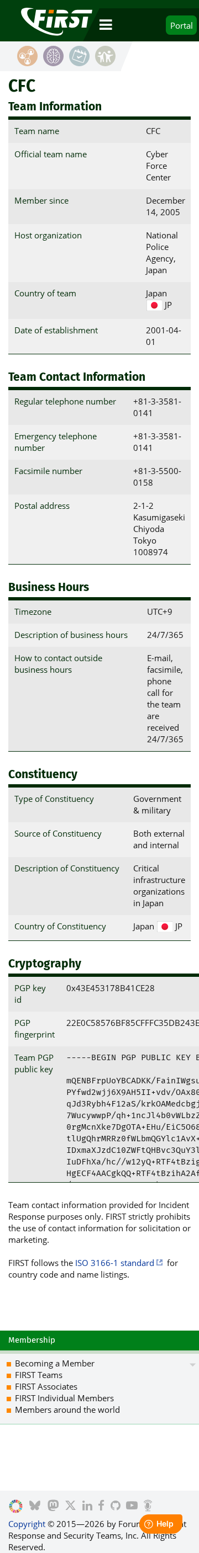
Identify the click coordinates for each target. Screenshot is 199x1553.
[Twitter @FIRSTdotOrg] (70, 1506)
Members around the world (67, 1409)
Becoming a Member (55, 1363)
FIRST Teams (38, 1374)
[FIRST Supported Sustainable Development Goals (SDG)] (15, 1506)
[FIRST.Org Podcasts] (148, 1506)
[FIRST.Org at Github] (115, 1506)
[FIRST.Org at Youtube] (131, 1506)
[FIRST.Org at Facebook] (101, 1506)
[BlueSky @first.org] (35, 1506)
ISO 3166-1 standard (114, 1262)
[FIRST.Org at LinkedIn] (87, 1506)
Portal (181, 25)
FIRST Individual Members (64, 1397)
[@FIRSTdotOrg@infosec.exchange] (53, 1506)
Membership (31, 1340)
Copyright (26, 1523)
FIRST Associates (46, 1386)
